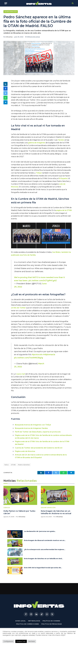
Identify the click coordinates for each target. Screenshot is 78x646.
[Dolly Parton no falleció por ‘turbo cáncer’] (20, 495)
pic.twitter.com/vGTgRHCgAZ (43, 280)
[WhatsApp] (5, 98)
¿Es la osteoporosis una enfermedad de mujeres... (44, 549)
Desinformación (10, 11)
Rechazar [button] (32, 641)
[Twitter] (5, 93)
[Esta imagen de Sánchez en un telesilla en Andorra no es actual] (58, 495)
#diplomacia (49, 354)
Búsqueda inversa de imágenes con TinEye (33, 425)
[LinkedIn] (5, 84)
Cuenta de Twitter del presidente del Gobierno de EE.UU (38, 448)
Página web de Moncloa (25, 451)
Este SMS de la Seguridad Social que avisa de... (43, 568)
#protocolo (37, 354)
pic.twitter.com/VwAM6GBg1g (28, 358)
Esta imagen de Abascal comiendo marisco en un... (45, 540)
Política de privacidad (51, 624)
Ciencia (6, 507)
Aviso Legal (20, 621)
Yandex (61, 140)
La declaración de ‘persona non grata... (40, 531)
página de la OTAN (64, 210)
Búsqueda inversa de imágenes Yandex (31, 428)
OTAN (13, 465)
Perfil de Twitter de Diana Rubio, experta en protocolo (38, 432)
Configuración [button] (8, 641)
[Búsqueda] (72, 3)
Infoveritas (9, 37)
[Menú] (5, 3)
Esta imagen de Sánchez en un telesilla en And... (43, 558)
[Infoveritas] (39, 3)
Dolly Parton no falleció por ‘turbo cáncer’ (19, 512)
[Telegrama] (5, 102)
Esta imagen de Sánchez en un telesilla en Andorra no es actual (56, 512)
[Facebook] (5, 89)
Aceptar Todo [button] (21, 641)
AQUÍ (63, 635)
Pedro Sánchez (24, 465)
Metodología (34, 621)
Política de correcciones (27, 624)
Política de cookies (51, 621)
